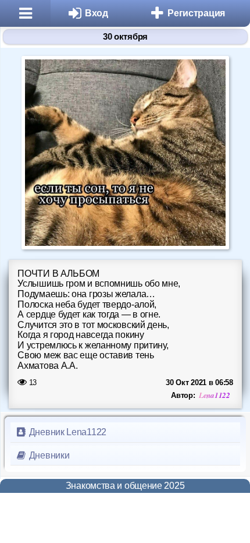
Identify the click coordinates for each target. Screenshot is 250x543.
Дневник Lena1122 (66, 432)
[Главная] (25, 13)
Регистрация (196, 13)
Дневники (48, 455)
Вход (96, 13)
